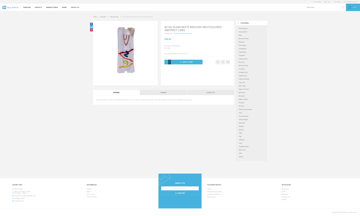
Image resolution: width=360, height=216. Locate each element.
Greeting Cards (243, 59)
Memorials (242, 92)
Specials (241, 129)
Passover (241, 102)
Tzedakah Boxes (244, 146)
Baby (240, 35)
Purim (240, 113)
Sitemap (89, 189)
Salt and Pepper (243, 119)
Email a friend (228, 62)
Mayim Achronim (244, 89)
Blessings (242, 42)
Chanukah (242, 55)
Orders (284, 191)
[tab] (116, 92)
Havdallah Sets (243, 72)
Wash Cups (242, 150)
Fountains (242, 69)
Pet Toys (241, 106)
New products (211, 197)
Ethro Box (242, 62)
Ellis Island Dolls (243, 65)
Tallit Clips (242, 140)
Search (342, 7)
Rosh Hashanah (243, 116)
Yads (240, 153)
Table (240, 133)
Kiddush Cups (243, 75)
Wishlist (284, 199)
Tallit (240, 136)
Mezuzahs (242, 96)
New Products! (243, 28)
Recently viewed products (214, 191)
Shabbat (241, 126)
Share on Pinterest (91, 30)
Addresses (285, 194)
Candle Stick (242, 52)
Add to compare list (223, 62)
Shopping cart (286, 197)
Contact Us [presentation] (210, 92)
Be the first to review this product (183, 33)
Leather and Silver (244, 79)
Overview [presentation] (116, 92)
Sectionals (242, 123)
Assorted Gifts (243, 32)
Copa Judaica (176, 45)
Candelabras (242, 48)
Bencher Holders (244, 38)
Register (319, 1)
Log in (328, 1)
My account (285, 189)
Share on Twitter (91, 27)
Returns (89, 191)
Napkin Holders (243, 99)
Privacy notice (91, 194)
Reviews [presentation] (163, 92)
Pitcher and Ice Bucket (245, 109)
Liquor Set (242, 82)
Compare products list (352, 1)
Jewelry (241, 156)
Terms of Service (92, 197)
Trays (240, 143)
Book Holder (242, 45)
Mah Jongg (242, 86)
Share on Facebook (91, 24)
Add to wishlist (218, 62)
